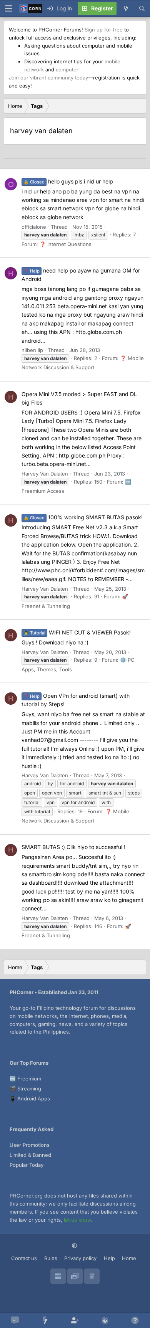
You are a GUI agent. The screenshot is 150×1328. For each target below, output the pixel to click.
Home (129, 1258)
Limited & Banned (30, 1155)
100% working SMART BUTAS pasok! (83, 517)
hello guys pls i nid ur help (68, 181)
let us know (77, 1220)
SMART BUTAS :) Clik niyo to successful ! (73, 847)
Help (109, 1258)
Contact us (24, 1258)
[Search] (142, 8)
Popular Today (26, 1165)
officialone (34, 227)
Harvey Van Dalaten (45, 474)
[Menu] (8, 8)
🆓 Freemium (25, 1078)
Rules (50, 1258)
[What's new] (126, 8)
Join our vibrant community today (48, 77)
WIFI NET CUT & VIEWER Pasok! (77, 632)
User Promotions (30, 1145)
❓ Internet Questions (66, 244)
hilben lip (32, 350)
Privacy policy (80, 1258)
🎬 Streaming (25, 1088)
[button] (75, 1246)
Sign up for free (104, 29)
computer (67, 69)
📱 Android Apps (30, 1098)
